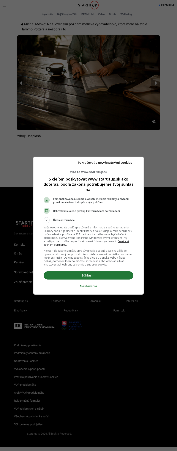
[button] (88, 220)
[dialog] (88, 226)
